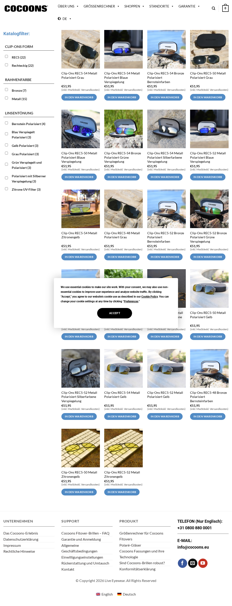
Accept (114, 313)
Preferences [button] (131, 301)
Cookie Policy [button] (149, 296)
